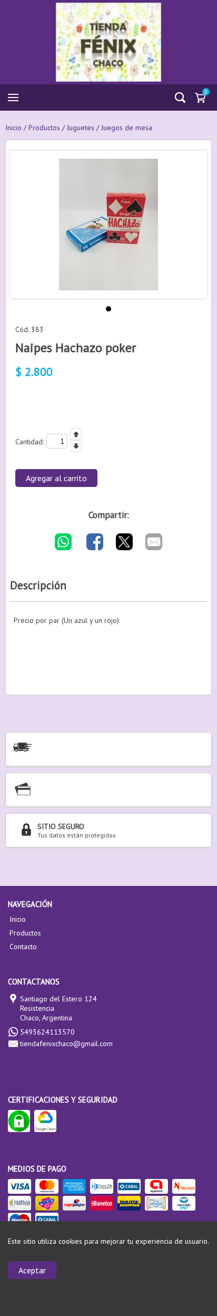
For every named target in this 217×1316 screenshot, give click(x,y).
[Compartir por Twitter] (124, 541)
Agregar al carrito (56, 478)
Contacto (23, 946)
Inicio (17, 919)
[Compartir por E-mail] (153, 541)
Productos (25, 933)
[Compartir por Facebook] (94, 541)
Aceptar (32, 1270)
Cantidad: (29, 441)
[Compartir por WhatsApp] (63, 541)
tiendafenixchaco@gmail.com (66, 1043)
